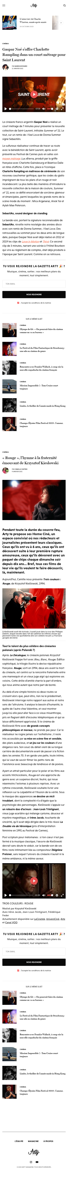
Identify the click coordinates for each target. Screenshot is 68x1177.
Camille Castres (21, 469)
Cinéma (5, 43)
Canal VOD (11, 922)
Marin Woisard (21, 66)
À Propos (48, 1141)
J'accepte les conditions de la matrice (36, 303)
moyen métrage (11, 158)
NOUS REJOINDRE (34, 294)
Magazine (33, 1141)
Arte (63, 918)
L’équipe (19, 1141)
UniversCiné (52, 918)
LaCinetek (39, 918)
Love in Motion (30, 241)
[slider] (21, 108)
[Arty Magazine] (34, 5)
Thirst (46, 241)
